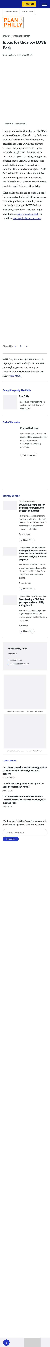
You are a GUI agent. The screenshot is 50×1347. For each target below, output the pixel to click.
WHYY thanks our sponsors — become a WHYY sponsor (25, 711)
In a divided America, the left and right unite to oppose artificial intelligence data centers (25, 770)
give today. (16, 375)
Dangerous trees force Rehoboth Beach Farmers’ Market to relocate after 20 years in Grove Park (24, 799)
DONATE (29, 4)
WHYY (10, 4)
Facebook (15, 346)
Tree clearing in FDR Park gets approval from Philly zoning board (31, 602)
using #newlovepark (27, 213)
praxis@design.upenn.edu (27, 218)
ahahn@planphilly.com (19, 663)
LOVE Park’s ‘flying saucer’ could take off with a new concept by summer (32, 507)
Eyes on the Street (21, 36)
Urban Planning (11, 12)
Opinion (6, 36)
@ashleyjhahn (16, 660)
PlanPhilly (24, 396)
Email (26, 346)
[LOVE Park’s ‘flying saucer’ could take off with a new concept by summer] (10, 508)
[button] (6, 1342)
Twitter (21, 346)
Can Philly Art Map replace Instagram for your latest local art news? (23, 785)
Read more (12, 653)
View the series (28, 455)
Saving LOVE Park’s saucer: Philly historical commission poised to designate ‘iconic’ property (33, 555)
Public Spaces (27, 12)
